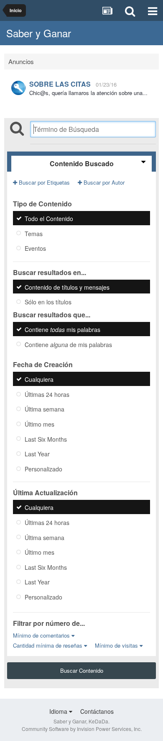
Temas (34, 233)
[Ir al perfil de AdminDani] (18, 88)
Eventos (35, 248)
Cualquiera (39, 379)
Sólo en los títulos (48, 302)
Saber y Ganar (38, 33)
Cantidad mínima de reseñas (48, 645)
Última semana (44, 409)
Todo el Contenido (49, 218)
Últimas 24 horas (47, 394)
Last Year (37, 454)
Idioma (59, 711)
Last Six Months (46, 439)
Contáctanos (97, 711)
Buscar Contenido (81, 670)
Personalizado (43, 468)
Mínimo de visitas (117, 645)
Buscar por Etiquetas (43, 182)
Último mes (39, 424)
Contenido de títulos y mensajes (67, 287)
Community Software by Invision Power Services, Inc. (82, 728)
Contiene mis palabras (62, 329)
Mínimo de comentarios (42, 635)
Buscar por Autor (103, 182)
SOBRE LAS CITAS (60, 84)
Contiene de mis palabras (68, 344)
